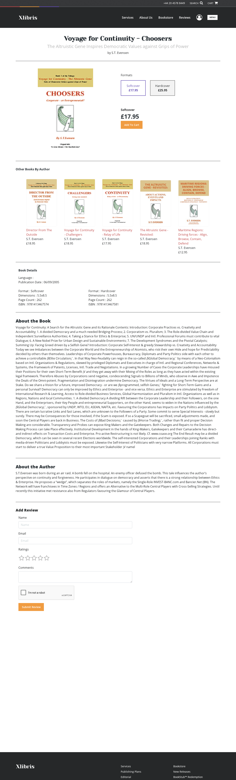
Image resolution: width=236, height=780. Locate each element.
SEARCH (194, 3)
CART (211, 3)
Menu (212, 17)
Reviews (184, 18)
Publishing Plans (131, 771)
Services (127, 18)
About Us (145, 18)
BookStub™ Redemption (188, 777)
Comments (26, 568)
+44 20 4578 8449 (174, 3)
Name (22, 518)
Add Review (27, 510)
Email (22, 533)
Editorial (126, 777)
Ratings (23, 549)
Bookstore (165, 18)
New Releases (181, 771)
